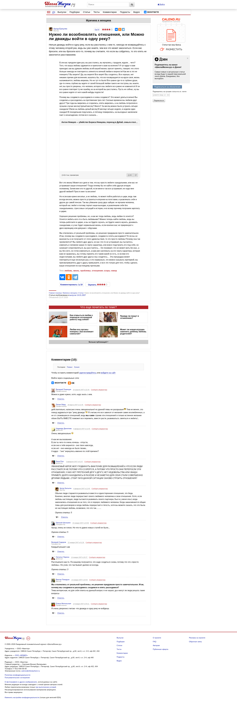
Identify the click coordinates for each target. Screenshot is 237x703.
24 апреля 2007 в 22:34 (81, 390)
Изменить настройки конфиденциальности (22, 697)
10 (98, 30)
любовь (68, 271)
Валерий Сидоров (58, 542)
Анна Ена (60, 461)
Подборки (74, 12)
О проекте (157, 638)
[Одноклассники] (119, 29)
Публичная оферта (160, 649)
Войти (162, 4)
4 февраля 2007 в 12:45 (81, 489)
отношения (97, 271)
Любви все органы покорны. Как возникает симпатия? (82, 331)
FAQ (154, 642)
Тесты (96, 12)
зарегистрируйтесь (87, 373)
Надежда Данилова (64, 428)
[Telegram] (123, 29)
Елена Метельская (63, 603)
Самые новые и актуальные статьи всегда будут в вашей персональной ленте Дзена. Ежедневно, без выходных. (170, 75)
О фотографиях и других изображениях (21, 682)
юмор (114, 271)
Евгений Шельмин (63, 523)
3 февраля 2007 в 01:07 (74, 462)
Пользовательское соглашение (17, 678)
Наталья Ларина (62, 557)
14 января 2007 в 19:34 (79, 580)
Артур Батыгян (65, 488)
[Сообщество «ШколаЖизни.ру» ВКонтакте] (151, 12)
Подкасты (125, 12)
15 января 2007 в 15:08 (80, 523)
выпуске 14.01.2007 (77, 295)
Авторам (156, 645)
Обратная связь (195, 642)
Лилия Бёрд (61, 404)
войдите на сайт (108, 373)
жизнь (76, 271)
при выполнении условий (46, 687)
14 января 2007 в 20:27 (79, 557)
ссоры (107, 271)
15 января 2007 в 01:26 (76, 542)
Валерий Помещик (63, 389)
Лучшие (76, 367)
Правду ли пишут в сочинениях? (129, 317)
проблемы (85, 271)
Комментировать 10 (71, 284)
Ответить (60, 399)
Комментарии (110, 12)
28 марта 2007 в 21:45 (76, 405)
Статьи (86, 12)
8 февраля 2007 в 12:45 (81, 429)
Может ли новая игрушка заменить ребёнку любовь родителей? (133, 331)
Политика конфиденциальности (17, 675)
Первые (69, 367)
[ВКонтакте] (116, 29)
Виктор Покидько (62, 579)
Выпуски (62, 12)
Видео (136, 12)
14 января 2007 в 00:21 (81, 604)
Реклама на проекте (197, 638)
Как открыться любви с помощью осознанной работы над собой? (81, 317)
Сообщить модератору (99, 390)
